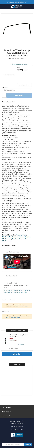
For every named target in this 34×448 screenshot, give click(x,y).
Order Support (6, 412)
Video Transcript (11, 276)
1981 (11, 290)
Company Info (6, 416)
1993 (25, 292)
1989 (11, 292)
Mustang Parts (21, 235)
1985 (25, 290)
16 (21, 344)
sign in (16, 306)
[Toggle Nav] (2, 7)
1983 (18, 290)
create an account (24, 306)
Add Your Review (22, 64)
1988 (8, 292)
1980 (8, 290)
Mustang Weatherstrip (10, 237)
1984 (21, 290)
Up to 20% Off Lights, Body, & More (17, 2)
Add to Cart (17, 354)
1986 (28, 290)
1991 (18, 292)
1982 (15, 290)
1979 (5, 290)
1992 (21, 292)
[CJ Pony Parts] (16, 7)
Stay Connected (6, 407)
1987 (5, 292)
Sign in (7, 317)
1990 (15, 292)
